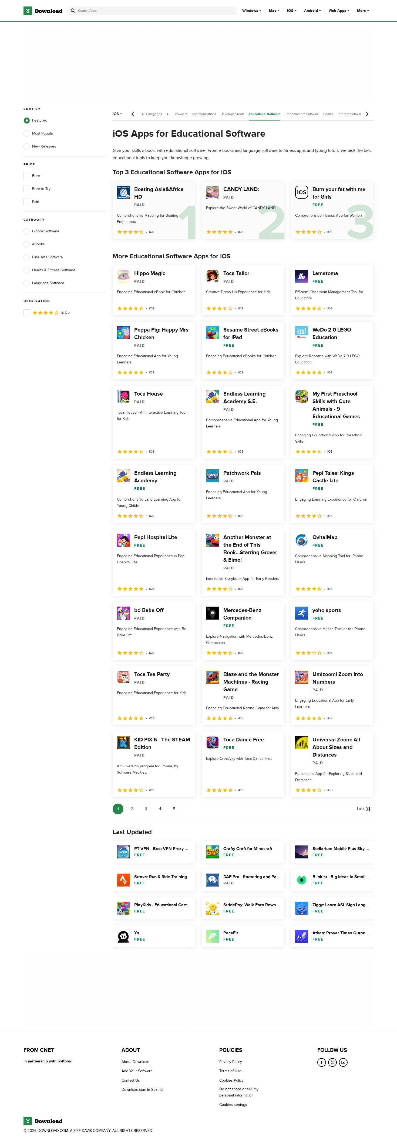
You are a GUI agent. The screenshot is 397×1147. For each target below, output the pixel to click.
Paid (35, 201)
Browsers (180, 114)
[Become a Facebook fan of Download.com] (321, 1062)
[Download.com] (42, 10)
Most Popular (43, 133)
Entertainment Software (302, 114)
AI (167, 114)
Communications (204, 114)
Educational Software (264, 114)
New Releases (44, 146)
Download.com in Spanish (143, 1089)
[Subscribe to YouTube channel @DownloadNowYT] (343, 1062)
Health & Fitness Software (53, 270)
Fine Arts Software (47, 257)
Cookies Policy (231, 1080)
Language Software (48, 283)
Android (311, 11)
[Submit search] (73, 10)
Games (328, 114)
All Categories (152, 114)
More (361, 10)
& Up (65, 312)
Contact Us (131, 1080)
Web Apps (337, 11)
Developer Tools (232, 114)
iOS (290, 11)
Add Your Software (137, 1071)
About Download (135, 1061)
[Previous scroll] (132, 114)
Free (36, 175)
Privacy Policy (230, 1061)
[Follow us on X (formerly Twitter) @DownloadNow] (332, 1062)
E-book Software (45, 231)
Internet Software (350, 114)
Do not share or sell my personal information (238, 1092)
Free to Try (41, 188)
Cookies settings (233, 1104)
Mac (272, 11)
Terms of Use (230, 1071)
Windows (250, 11)
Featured (39, 120)
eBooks (38, 244)
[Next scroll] (367, 114)
